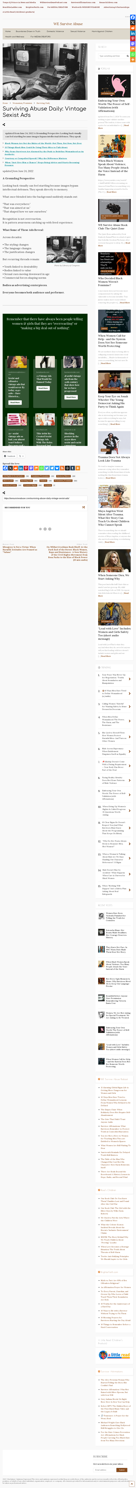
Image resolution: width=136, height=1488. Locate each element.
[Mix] (36, 468)
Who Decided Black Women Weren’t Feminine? (110, 282)
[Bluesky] (57, 468)
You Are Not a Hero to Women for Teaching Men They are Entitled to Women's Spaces (114, 1139)
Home (8, 31)
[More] (77, 468)
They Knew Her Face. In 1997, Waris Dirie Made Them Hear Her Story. (116, 949)
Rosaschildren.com (108, 2)
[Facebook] (5, 468)
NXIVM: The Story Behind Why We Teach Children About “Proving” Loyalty (114, 1240)
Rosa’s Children (108, 1190)
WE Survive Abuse (68, 24)
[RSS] (62, 468)
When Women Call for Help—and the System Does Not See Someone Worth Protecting (112, 341)
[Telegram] (52, 468)
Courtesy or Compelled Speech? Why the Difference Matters (36, 158)
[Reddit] (15, 468)
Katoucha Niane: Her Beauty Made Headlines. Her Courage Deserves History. (116, 934)
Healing (105, 450)
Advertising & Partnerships (116, 7)
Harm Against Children (102, 31)
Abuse (104, 328)
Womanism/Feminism (111, 154)
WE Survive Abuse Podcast (114, 1079)
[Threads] (67, 468)
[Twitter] (46, 468)
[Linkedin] (20, 468)
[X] (10, 468)
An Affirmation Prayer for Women (116, 1287)
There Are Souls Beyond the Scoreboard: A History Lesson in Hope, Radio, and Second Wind (115, 1174)
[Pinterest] (26, 468)
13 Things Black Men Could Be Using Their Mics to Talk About (36, 147)
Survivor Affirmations (112, 1371)
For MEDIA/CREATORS (57, 7)
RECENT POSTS (105, 905)
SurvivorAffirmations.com (83, 2)
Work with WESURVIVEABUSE (86, 7)
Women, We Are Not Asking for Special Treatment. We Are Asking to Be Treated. (118, 1015)
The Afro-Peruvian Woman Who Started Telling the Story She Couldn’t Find (115, 1383)
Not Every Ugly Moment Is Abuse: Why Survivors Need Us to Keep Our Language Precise (118, 982)
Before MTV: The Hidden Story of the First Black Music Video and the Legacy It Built (116, 1409)
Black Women (108, 271)
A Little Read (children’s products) (19, 12)
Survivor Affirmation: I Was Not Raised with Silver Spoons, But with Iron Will (115, 1392)
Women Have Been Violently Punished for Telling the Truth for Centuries (116, 917)
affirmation (107, 621)
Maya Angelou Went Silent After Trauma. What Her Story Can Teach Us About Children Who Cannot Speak (113, 517)
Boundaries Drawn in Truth (28, 31)
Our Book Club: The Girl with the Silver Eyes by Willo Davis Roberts (116, 1211)
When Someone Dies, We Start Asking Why (113, 577)
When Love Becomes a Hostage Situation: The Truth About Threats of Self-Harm (115, 1249)
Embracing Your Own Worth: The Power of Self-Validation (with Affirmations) (114, 106)
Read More (112, 192)
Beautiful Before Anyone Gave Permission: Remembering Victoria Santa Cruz (117, 999)
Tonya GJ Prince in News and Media (19, 2)
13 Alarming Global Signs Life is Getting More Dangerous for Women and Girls (115, 1090)
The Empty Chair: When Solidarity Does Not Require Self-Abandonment (116, 1112)
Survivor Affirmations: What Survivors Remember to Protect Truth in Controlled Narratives (115, 1129)
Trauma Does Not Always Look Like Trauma (114, 458)
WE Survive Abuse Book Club (112, 217)
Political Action (110, 389)
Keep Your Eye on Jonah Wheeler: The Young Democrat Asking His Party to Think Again (113, 401)
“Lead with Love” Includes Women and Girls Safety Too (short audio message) (114, 633)
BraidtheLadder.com (12, 7)
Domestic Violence (55, 31)
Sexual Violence (78, 31)
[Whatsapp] (41, 468)
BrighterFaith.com (34, 7)
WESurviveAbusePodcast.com (53, 2)
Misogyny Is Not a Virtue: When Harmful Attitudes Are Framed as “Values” (20, 549)
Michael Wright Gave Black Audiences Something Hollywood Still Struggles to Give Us (115, 1425)
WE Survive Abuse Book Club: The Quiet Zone (113, 226)
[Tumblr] (72, 468)
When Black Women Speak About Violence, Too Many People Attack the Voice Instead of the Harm (113, 167)
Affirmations (108, 93)
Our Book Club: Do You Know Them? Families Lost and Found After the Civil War (115, 1201)
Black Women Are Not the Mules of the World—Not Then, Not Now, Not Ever (43, 143)
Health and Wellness (14, 37)
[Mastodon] (31, 468)
